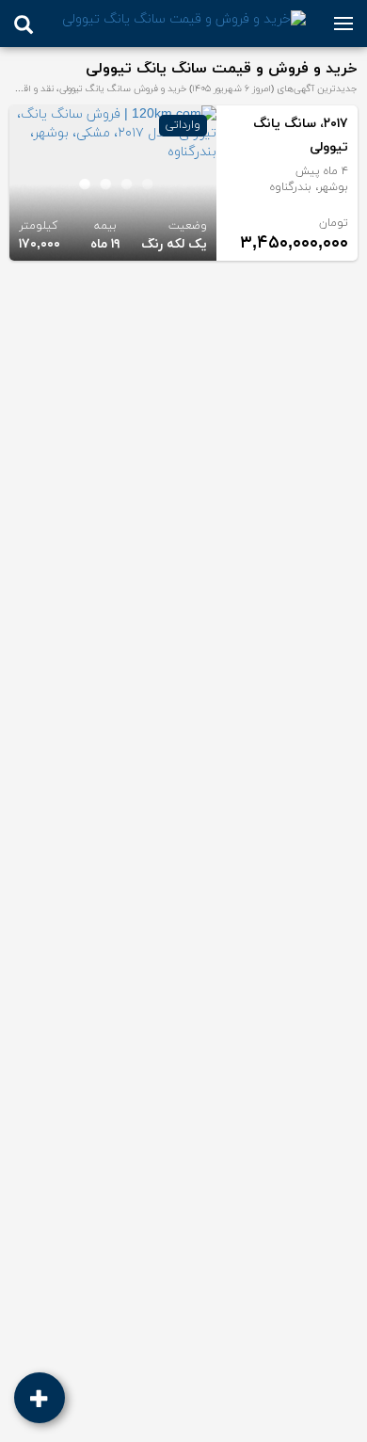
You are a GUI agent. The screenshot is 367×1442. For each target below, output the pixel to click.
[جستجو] (23, 24)
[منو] (343, 23)
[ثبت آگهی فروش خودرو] (39, 1397)
